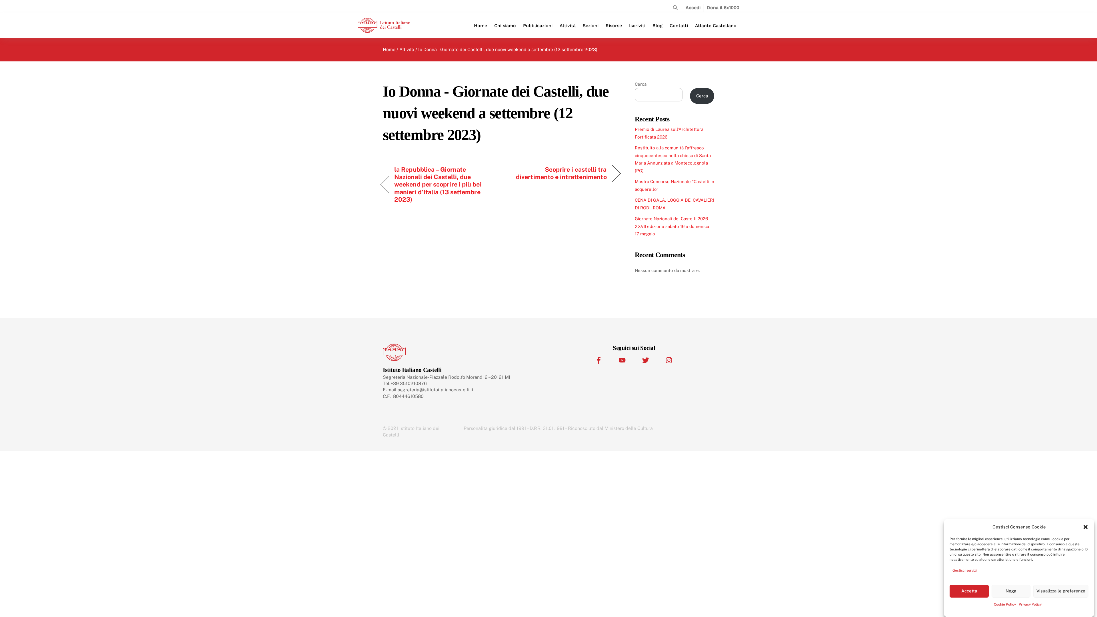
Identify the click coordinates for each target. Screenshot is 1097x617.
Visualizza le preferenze (1060, 590)
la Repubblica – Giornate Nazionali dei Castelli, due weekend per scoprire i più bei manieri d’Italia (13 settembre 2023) (438, 184)
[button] (1085, 527)
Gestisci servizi (964, 570)
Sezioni (590, 25)
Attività (406, 49)
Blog (657, 25)
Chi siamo (505, 25)
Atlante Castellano (715, 25)
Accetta (969, 590)
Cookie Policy (1005, 604)
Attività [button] (568, 25)
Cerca (640, 84)
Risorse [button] (614, 25)
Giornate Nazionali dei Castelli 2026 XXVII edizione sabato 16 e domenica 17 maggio (672, 226)
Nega (1011, 590)
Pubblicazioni (537, 25)
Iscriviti (637, 25)
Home (480, 25)
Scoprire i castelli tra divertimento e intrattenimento (557, 173)
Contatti (679, 25)
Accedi (693, 7)
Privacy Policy (1030, 604)
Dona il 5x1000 (723, 7)
